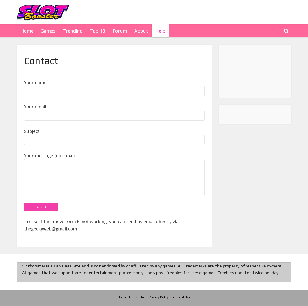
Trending (73, 30)
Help (160, 30)
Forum (120, 30)
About (141, 30)
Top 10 (97, 30)
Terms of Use (181, 297)
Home (26, 30)
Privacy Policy (159, 297)
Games (48, 30)
